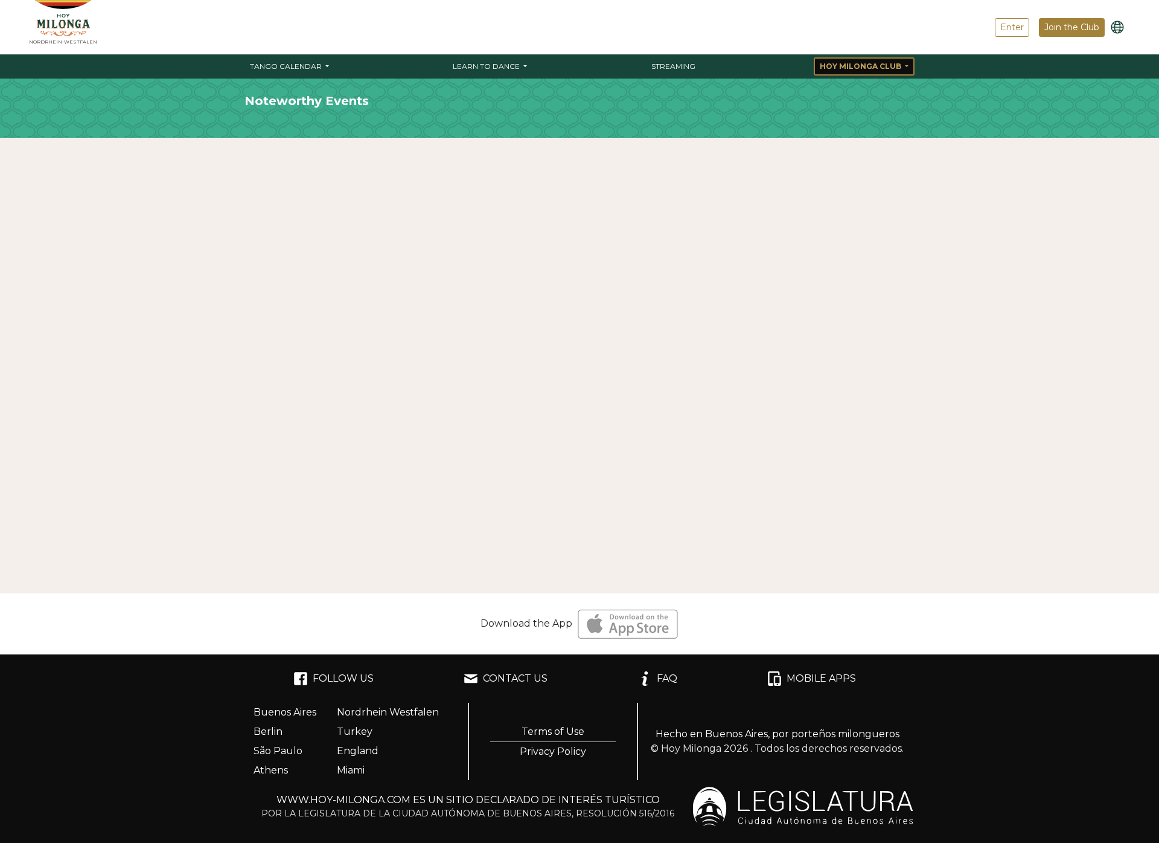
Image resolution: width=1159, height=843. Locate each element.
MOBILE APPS (821, 678)
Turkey (354, 731)
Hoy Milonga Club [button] (861, 66)
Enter (1012, 27)
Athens (271, 770)
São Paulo (278, 751)
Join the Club (1071, 27)
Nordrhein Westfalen (388, 712)
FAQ (667, 678)
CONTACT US (515, 678)
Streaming (673, 66)
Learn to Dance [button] (487, 66)
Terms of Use (553, 731)
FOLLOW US (343, 678)
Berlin (268, 731)
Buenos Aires (285, 712)
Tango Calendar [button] (287, 66)
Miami (351, 770)
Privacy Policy (553, 751)
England (357, 751)
